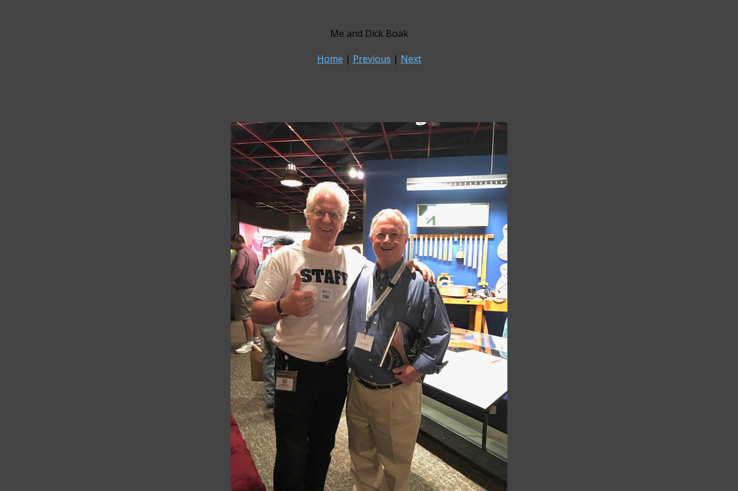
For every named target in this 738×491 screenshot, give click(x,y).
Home (330, 58)
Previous (372, 58)
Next (411, 58)
